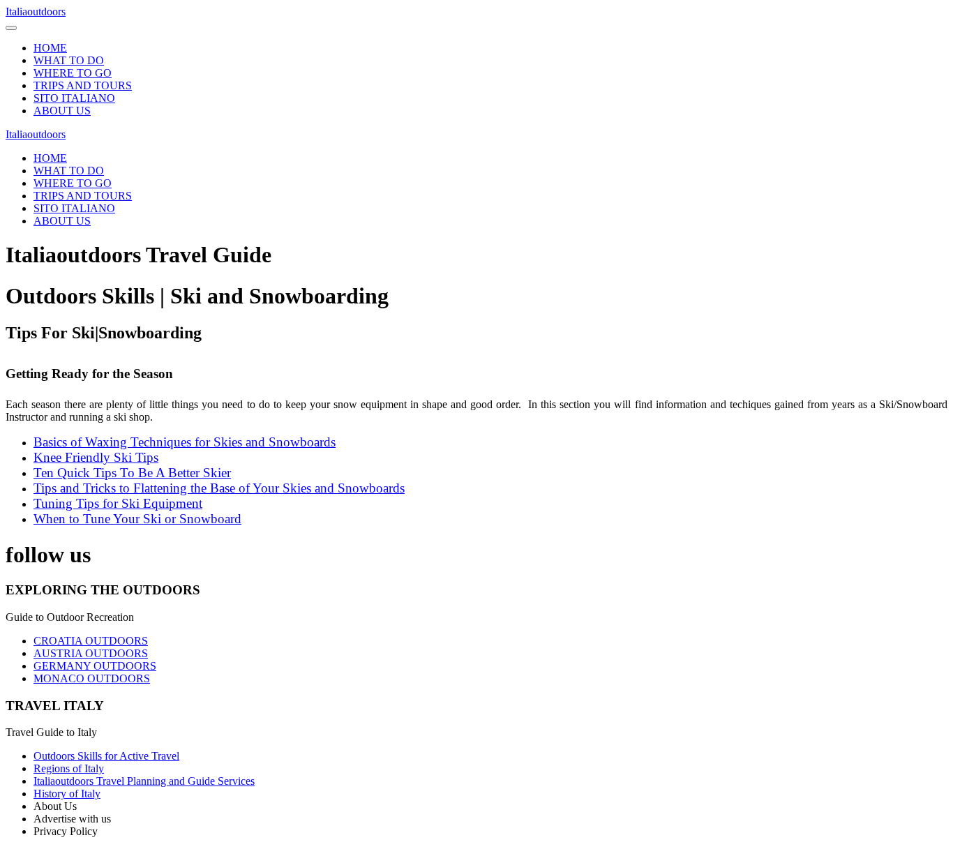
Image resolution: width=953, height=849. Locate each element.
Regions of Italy (68, 768)
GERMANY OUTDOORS (94, 666)
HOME (50, 48)
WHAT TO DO (68, 60)
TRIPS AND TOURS (82, 85)
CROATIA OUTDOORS (90, 641)
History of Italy (66, 793)
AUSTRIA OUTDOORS (90, 653)
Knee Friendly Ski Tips (95, 457)
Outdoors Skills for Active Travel (106, 756)
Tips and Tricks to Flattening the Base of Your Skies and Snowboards (219, 488)
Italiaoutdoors (36, 11)
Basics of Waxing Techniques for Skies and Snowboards (184, 442)
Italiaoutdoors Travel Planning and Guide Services (144, 781)
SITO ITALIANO (74, 98)
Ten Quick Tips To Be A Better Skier (132, 472)
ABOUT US (62, 111)
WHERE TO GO (72, 73)
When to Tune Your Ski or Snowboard (137, 518)
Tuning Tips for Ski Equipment (117, 503)
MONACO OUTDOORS (91, 678)
